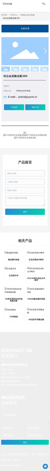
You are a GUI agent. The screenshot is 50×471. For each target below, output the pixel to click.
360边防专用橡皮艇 (36, 320)
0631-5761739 (12, 377)
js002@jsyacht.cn (27, 97)
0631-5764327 (25, 377)
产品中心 (13, 15)
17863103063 (12, 373)
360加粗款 (14, 317)
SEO (33, 454)
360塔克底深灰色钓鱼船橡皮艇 (14, 300)
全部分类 (25, 28)
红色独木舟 (13, 275)
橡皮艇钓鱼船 (13, 260)
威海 (9, 460)
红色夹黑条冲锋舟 (36, 260)
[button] (45, 51)
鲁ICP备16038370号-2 (11, 465)
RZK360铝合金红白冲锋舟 (36, 279)
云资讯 (16, 460)
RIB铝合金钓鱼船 (28, 15)
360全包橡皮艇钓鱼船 (36, 299)
